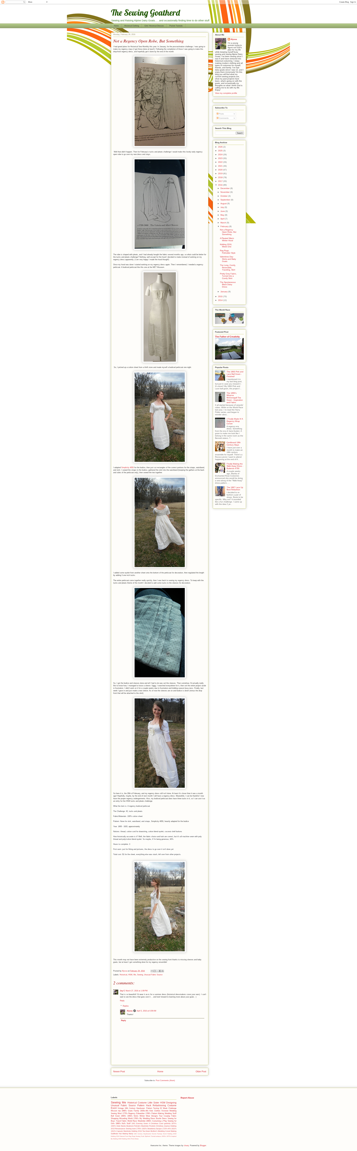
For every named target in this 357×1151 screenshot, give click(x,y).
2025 (220, 150)
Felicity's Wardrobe (141, 1126)
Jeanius (167, 1126)
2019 (220, 173)
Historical (123, 975)
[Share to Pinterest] (162, 971)
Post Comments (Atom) (165, 1080)
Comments (223, 118)
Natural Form (124, 1136)
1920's (144, 1129)
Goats (130, 1111)
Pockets (152, 1126)
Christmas (159, 1126)
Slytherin (147, 1136)
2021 (220, 166)
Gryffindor (114, 1134)
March (223, 222)
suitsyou (158, 1136)
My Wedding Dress (147, 1118)
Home (116, 26)
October (224, 196)
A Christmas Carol (156, 1123)
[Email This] (152, 971)
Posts (221, 114)
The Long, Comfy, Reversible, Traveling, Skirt (228, 267)
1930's (164, 1136)
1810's (173, 1129)
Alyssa (129, 1011)
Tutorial (153, 1136)
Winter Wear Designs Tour (151, 1116)
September (225, 200)
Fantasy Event (162, 1134)
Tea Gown (146, 1131)
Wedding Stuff (170, 1113)
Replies (126, 1006)
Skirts (136, 1116)
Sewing (140, 975)
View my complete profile (226, 93)
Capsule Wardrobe (123, 1131)
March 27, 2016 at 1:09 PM (137, 991)
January (224, 291)
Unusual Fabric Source (153, 975)
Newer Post (119, 1071)
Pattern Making (157, 1113)
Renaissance (120, 1129)
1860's (148, 1121)
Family (136, 1111)
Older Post (201, 1071)
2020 (220, 170)
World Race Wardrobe (136, 1121)
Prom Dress (134, 1139)
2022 (220, 162)
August (223, 203)
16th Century (138, 1134)
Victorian (164, 1111)
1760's (136, 1118)
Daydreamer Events (149, 1134)
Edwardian (140, 1113)
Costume (142, 1102)
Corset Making (170, 1131)
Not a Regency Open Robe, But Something (228, 232)
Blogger (203, 1145)
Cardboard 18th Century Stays (234, 443)
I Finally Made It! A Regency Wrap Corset (235, 421)
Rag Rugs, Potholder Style (227, 251)
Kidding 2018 (171, 1134)
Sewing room (131, 1129)
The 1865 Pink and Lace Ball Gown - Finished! (235, 374)
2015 (220, 296)
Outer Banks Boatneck (125, 1126)
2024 (220, 154)
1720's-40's (166, 1129)
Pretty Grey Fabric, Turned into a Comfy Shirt (228, 276)
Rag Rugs (132, 1136)
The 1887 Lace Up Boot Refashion (235, 488)
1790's (138, 1129)
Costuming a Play (159, 1121)
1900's (123, 1116)
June (222, 211)
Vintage (121, 1108)
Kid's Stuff (126, 1123)
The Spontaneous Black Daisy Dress (228, 284)
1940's (113, 1126)
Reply (122, 1001)
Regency (131, 1113)
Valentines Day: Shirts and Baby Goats (228, 259)
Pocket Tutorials (176, 26)
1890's (124, 1111)
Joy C (122, 991)
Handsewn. (140, 1108)
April (222, 219)
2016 (220, 185)
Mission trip (116, 1111)
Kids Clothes (154, 1111)
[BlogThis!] (154, 971)
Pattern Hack (144, 1105)
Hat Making (123, 1134)
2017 (220, 181)
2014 (220, 300)
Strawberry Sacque (154, 1129)
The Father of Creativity (227, 336)
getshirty (167, 1123)
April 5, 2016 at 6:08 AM (146, 1011)
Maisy (131, 1134)
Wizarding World (126, 1118)
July (222, 207)
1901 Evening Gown (140, 1123)
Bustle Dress (161, 1118)
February (224, 226)
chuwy (186, 1145)
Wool (120, 1113)
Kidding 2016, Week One (226, 245)
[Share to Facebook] (160, 971)
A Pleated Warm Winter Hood (227, 239)
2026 (220, 147)
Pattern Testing (152, 1108)
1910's (113, 1131)
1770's (125, 1113)
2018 (220, 177)
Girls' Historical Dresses (154, 26)
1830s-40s (144, 1111)
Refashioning (159, 1105)
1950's (129, 1116)
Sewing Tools (140, 1136)
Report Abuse (187, 1098)
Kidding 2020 (117, 1139)
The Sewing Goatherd (145, 12)
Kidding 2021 (126, 1139)
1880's (118, 1123)
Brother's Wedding (158, 1131)
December (225, 188)
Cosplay (167, 1116)
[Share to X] (157, 971)
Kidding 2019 (115, 1136)
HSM (130, 975)
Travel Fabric (121, 1121)
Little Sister (153, 1102)
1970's (169, 1136)
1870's (173, 1123)
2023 (220, 158)
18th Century (130, 1108)
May (222, 215)
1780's (148, 1113)
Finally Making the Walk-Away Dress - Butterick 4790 (235, 466)
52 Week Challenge (168, 1108)
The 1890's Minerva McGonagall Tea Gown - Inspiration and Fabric (235, 397)
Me (134, 975)
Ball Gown (115, 1116)
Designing (171, 1102)
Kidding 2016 (137, 1131)
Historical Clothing (131, 26)
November (225, 192)
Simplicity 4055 (127, 467)
